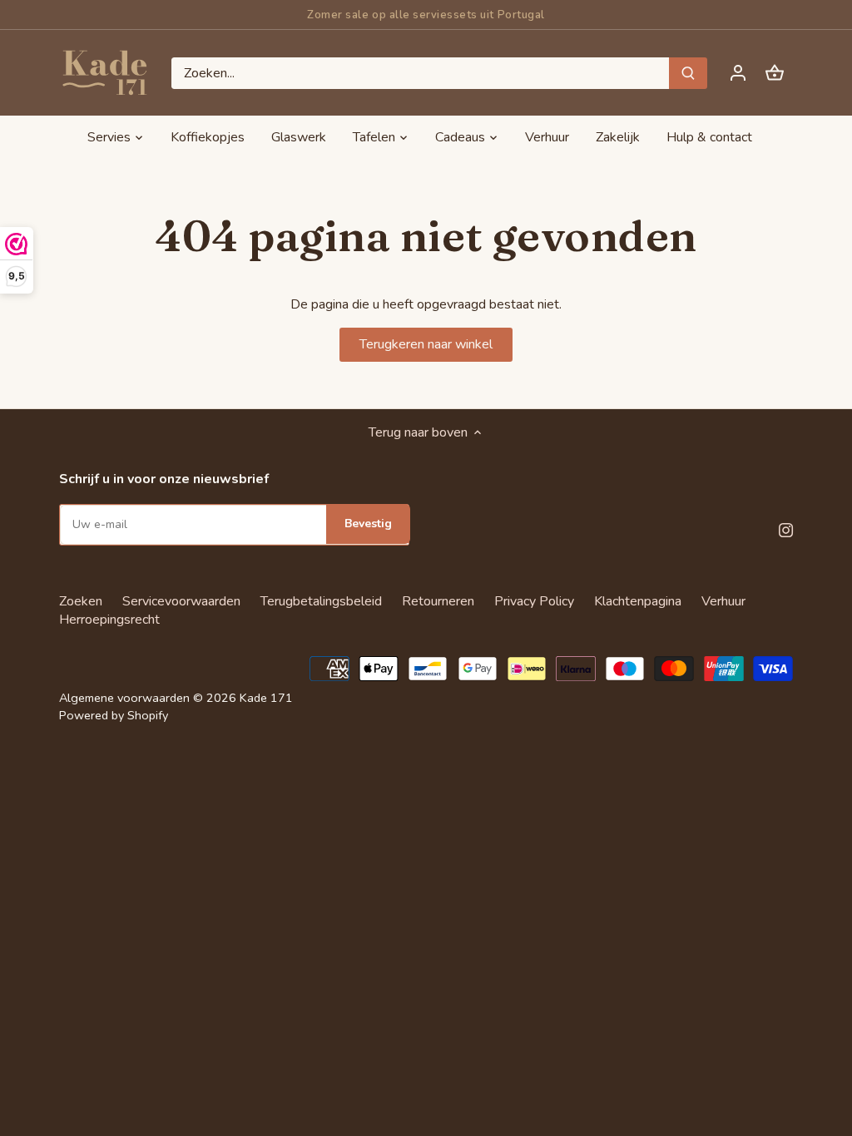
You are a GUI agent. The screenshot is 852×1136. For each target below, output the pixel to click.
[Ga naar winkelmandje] (775, 73)
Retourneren (438, 601)
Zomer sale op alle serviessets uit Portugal (425, 14)
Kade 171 (266, 697)
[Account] (738, 73)
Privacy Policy (534, 601)
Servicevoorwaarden (181, 601)
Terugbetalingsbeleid (321, 601)
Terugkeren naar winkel (426, 344)
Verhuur (723, 601)
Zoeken (80, 601)
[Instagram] (786, 529)
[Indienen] (688, 73)
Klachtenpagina (637, 601)
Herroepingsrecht (109, 619)
